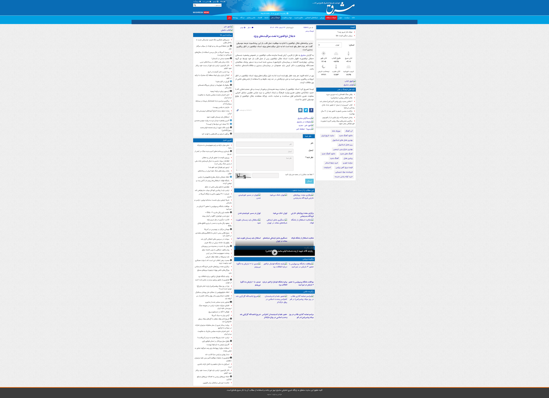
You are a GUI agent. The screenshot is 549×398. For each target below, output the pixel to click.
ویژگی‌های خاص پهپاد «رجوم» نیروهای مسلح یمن (214, 271)
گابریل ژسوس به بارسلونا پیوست (217, 344)
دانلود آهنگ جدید (346, 135)
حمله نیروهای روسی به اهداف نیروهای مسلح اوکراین (214, 378)
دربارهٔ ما (196, 2)
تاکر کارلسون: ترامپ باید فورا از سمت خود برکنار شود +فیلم (213, 67)
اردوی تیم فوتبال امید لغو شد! (218, 167)
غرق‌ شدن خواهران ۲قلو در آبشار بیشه (215, 216)
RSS (221, 2)
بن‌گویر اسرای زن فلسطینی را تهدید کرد (215, 134)
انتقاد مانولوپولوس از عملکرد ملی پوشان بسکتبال (212, 292)
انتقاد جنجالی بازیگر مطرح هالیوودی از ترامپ (213, 177)
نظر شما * (309, 157)
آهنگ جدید (334, 158)
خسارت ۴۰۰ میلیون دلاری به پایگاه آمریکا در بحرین (215, 195)
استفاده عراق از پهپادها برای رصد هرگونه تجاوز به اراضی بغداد (213, 349)
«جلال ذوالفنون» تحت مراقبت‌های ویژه (274, 36)
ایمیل (311, 150)
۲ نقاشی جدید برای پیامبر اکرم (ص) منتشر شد (336, 101)
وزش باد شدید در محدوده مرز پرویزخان (215, 246)
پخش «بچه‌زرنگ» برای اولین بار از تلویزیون (337, 117)
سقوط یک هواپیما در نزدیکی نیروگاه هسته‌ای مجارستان (215, 86)
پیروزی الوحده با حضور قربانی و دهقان (215, 157)
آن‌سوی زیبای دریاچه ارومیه (219, 91)
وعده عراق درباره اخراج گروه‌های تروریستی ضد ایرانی (214, 112)
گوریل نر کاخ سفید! (222, 81)
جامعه (266, 17)
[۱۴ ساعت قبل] (274, 252)
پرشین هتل (348, 158)
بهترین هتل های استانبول (343, 140)
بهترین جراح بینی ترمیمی (343, 149)
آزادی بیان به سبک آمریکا (220, 315)
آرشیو (215, 2)
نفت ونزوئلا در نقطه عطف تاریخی (217, 256)
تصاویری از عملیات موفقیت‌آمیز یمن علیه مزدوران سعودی (213, 359)
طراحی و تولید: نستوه (274, 394)
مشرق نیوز (334, 7)
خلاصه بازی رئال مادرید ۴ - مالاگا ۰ (217, 212)
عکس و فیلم (251, 17)
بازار (229, 17)
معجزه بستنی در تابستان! (220, 58)
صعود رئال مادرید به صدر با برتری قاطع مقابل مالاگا (215, 224)
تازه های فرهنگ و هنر (346, 89)
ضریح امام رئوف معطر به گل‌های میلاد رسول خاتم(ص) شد (215, 320)
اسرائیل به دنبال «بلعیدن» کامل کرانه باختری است (214, 365)
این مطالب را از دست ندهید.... (302, 190)
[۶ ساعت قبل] (248, 270)
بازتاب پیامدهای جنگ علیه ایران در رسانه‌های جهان (215, 172)
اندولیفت (327, 167)
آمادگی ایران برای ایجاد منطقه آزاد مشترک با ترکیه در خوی (213, 76)
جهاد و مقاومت (287, 17)
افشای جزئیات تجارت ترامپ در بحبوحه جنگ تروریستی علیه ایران (215, 307)
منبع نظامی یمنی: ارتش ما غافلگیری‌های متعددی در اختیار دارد (213, 234)
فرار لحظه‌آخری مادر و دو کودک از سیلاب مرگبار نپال (214, 47)
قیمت (352, 27)
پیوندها (235, 17)
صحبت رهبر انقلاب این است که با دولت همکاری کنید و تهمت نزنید (213, 261)
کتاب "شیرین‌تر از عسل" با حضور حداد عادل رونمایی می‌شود (338, 106)
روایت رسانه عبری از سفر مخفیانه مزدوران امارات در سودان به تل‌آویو (213, 326)
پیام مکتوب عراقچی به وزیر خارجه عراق (215, 249)
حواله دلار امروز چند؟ (345, 32)
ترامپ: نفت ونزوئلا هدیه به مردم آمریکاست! (213, 337)
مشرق (303, 55)
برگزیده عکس (308, 291)
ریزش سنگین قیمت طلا (344, 35)
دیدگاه (242, 17)
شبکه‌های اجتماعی (311, 17)
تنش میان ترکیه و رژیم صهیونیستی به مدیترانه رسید (214, 146)
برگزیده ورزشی (308, 259)
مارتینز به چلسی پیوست (221, 107)
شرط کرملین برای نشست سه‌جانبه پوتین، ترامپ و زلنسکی (213, 201)
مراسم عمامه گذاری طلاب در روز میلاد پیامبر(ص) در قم (301, 316)
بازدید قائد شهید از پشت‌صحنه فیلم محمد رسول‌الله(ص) (289, 251)
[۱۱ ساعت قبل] (274, 227)
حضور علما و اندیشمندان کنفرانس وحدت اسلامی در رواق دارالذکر (274, 316)
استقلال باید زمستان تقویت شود (249, 238)
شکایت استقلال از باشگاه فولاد (302, 238)
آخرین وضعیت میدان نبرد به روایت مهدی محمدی (211, 120)
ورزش (322, 17)
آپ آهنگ (349, 131)
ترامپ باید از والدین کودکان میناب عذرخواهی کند (212, 190)
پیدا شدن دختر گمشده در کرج (218, 71)
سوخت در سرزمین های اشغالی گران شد (215, 239)
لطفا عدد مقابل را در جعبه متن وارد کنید (299, 174)
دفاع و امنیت (298, 17)
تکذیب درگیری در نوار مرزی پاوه (218, 219)
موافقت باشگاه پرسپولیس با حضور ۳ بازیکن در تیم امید (301, 283)
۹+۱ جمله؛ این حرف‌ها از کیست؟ (217, 124)
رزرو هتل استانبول (345, 144)
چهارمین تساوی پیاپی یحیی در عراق (217, 186)
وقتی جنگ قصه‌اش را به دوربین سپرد (339, 94)
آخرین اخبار (227, 140)
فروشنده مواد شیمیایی (344, 172)
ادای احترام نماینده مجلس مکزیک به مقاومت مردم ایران (215, 96)
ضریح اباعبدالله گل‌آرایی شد (250, 314)
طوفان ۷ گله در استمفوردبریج (219, 312)
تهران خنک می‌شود (280, 213)
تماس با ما (206, 2)
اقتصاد (260, 17)
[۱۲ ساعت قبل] (248, 227)
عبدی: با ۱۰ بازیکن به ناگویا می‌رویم (250, 283)
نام (312, 143)
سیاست (347, 17)
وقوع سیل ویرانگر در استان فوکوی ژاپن (215, 341)
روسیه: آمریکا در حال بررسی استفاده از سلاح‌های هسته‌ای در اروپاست (213, 53)
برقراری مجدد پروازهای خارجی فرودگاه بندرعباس (302, 215)
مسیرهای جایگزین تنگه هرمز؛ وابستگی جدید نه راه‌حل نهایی (214, 41)
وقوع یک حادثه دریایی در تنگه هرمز (216, 242)
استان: (351, 45)
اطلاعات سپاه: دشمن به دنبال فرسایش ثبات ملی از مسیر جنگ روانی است (213, 162)
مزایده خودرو (348, 162)
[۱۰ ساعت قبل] (248, 202)
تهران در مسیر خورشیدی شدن (249, 213)
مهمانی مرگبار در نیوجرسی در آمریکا (216, 229)
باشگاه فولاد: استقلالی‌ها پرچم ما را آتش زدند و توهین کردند (214, 182)
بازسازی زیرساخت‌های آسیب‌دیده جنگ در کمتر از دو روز (213, 152)
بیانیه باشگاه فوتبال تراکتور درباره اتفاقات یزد (274, 283)
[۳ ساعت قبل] (301, 202)
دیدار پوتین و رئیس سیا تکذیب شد (217, 354)
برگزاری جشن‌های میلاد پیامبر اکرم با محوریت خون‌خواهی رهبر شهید (338, 122)
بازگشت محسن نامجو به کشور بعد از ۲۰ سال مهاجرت (338, 112)
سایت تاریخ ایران (327, 135)
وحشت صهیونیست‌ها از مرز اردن (217, 253)
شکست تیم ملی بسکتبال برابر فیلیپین (216, 382)
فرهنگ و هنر (275, 17)
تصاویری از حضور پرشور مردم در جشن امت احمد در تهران (213, 281)
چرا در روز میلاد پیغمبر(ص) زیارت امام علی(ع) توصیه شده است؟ (214, 287)
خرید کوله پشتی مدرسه (344, 176)
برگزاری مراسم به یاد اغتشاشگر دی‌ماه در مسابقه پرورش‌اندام (213, 102)
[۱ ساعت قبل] (301, 270)
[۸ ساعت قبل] (274, 202)
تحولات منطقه (331, 17)
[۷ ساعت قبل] (301, 303)
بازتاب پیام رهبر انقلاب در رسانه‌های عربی (214, 62)
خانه (353, 17)
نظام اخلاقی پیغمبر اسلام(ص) (341, 97)
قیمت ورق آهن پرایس (344, 167)
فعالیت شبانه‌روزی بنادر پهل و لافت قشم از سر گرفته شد (214, 297)
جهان (340, 17)
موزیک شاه (336, 131)
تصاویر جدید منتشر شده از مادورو (217, 302)
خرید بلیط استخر (331, 162)
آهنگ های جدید (346, 153)
